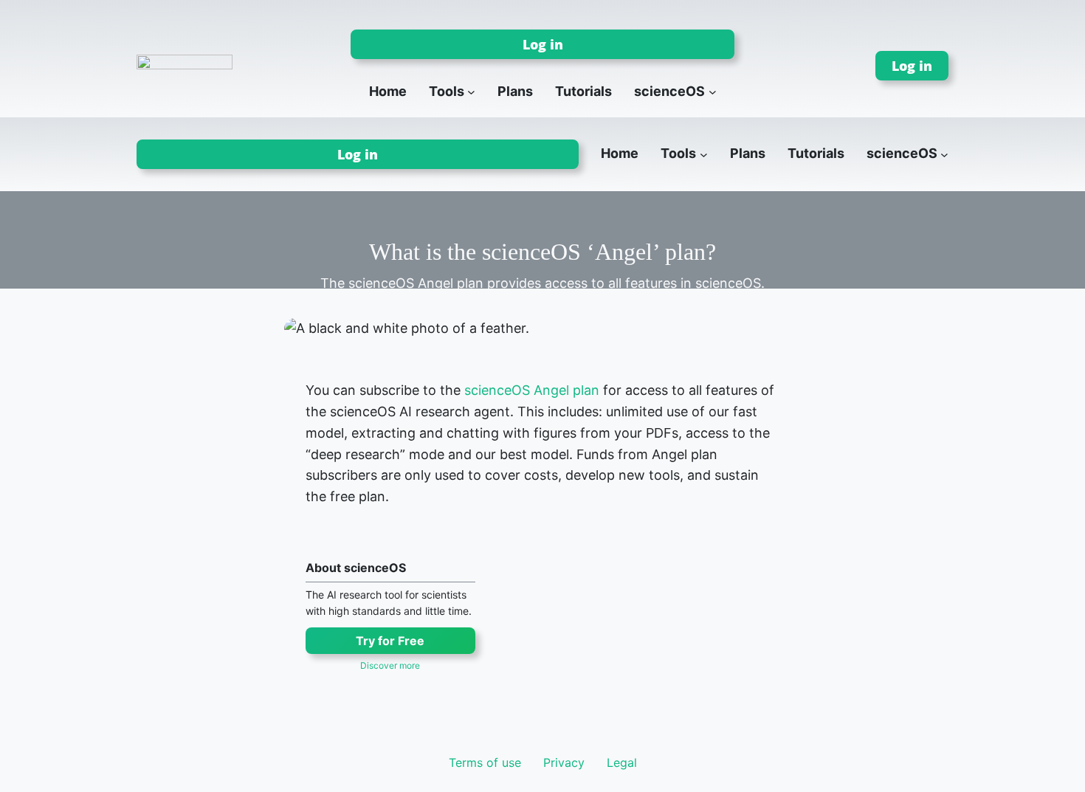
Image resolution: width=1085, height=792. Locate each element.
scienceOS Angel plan (531, 390)
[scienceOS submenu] (713, 92)
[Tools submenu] (471, 92)
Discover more (390, 665)
